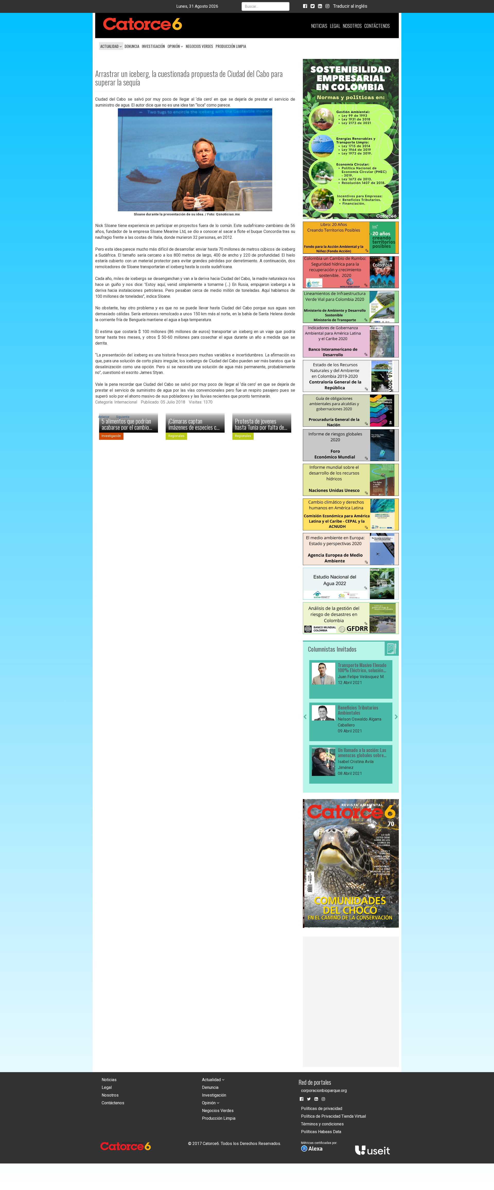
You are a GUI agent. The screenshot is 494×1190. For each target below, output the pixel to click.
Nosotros (352, 25)
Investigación (153, 46)
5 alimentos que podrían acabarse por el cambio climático (126, 424)
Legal (335, 25)
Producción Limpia (231, 46)
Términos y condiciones (322, 1124)
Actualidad (109, 46)
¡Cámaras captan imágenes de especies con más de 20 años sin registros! (194, 424)
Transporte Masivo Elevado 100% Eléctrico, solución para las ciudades (362, 668)
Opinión (174, 46)
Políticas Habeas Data (321, 1131)
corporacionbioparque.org (324, 1090)
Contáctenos (377, 25)
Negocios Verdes (199, 46)
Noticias (319, 25)
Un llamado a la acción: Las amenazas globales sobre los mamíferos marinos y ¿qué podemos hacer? (362, 753)
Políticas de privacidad (321, 1108)
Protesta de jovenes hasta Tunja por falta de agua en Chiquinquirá (259, 424)
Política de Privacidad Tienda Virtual (333, 1116)
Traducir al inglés (350, 6)
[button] (305, 749)
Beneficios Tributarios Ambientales (358, 710)
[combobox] (265, 6)
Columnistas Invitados (332, 648)
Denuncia (132, 46)
